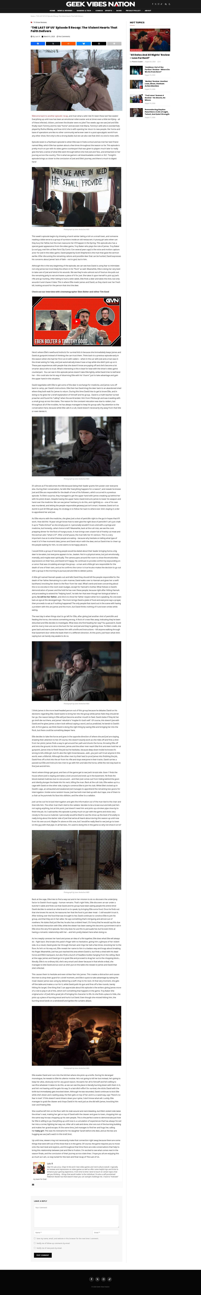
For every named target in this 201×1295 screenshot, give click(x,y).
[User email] (33, 1185)
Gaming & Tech (84, 10)
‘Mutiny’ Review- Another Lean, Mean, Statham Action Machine (156, 83)
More (119, 10)
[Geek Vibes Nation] (100, 4)
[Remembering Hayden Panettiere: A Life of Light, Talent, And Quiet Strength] (136, 112)
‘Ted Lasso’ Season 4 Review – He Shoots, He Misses (155, 97)
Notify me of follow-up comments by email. (53, 1243)
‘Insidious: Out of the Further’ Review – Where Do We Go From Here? (157, 69)
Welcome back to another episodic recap (50, 116)
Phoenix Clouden (137, 62)
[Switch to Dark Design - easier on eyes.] (169, 4)
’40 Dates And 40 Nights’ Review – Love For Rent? (150, 56)
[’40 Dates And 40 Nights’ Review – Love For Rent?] (150, 40)
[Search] (165, 4)
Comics (99, 10)
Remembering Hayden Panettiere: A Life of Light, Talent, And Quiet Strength (157, 111)
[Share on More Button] (114, 43)
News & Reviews (64, 10)
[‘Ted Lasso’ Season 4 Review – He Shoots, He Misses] (136, 98)
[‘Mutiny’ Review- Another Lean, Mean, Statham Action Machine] (136, 84)
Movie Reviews (136, 50)
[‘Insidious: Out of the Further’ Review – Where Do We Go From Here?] (136, 70)
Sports (108, 10)
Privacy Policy (133, 10)
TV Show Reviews (40, 22)
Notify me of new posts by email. (49, 1248)
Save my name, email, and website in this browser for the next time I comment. (68, 1238)
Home (52, 10)
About (148, 10)
